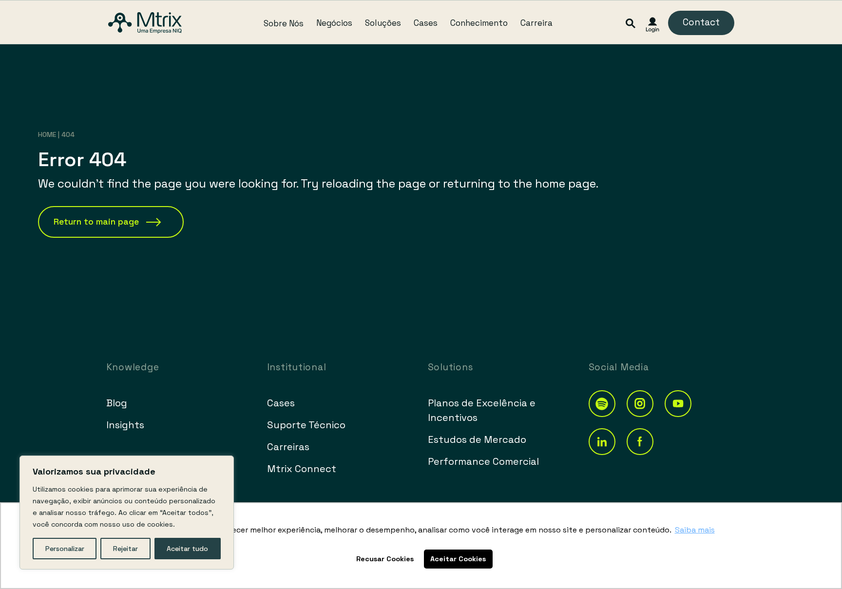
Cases (426, 23)
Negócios (334, 23)
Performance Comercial (483, 461)
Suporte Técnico (306, 424)
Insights (125, 424)
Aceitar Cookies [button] (458, 558)
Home (47, 134)
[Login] (652, 25)
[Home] (145, 23)
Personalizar (64, 548)
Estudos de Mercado (477, 439)
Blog (116, 403)
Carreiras (288, 446)
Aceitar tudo (187, 548)
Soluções (383, 23)
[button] (602, 403)
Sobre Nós (284, 23)
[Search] (631, 22)
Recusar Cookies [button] (385, 558)
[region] (126, 513)
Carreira (536, 23)
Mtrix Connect (301, 468)
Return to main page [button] (96, 221)
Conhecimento (479, 23)
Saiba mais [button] (695, 530)
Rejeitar (125, 548)
